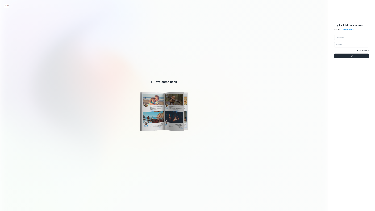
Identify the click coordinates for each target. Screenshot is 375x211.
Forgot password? (363, 50)
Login (352, 56)
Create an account (348, 29)
